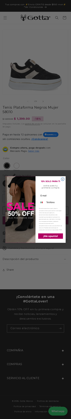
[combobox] (42, 202)
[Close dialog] (62, 179)
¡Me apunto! (50, 236)
